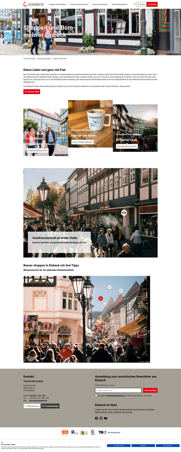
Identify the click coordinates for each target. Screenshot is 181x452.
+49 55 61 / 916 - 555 (37, 396)
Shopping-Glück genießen (37, 151)
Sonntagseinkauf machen (127, 146)
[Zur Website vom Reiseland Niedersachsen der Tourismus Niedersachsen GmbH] (102, 432)
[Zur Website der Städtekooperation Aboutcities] (65, 432)
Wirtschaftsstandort (119, 4)
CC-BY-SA (179, 54)
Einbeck (33, 58)
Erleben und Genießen (57, 4)
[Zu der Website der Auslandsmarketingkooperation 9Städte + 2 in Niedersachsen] (75, 432)
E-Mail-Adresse (104, 385)
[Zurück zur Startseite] (33, 4)
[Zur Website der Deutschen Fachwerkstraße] (93, 432)
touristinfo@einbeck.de (38, 401)
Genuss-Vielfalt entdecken (82, 142)
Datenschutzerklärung (115, 396)
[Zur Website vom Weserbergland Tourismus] (114, 432)
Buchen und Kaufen (100, 4)
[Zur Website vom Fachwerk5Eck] (84, 432)
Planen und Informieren (79, 4)
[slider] (124, 213)
